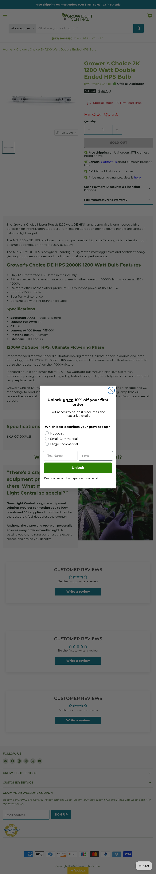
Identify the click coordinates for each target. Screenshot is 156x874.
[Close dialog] (111, 390)
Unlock (78, 468)
